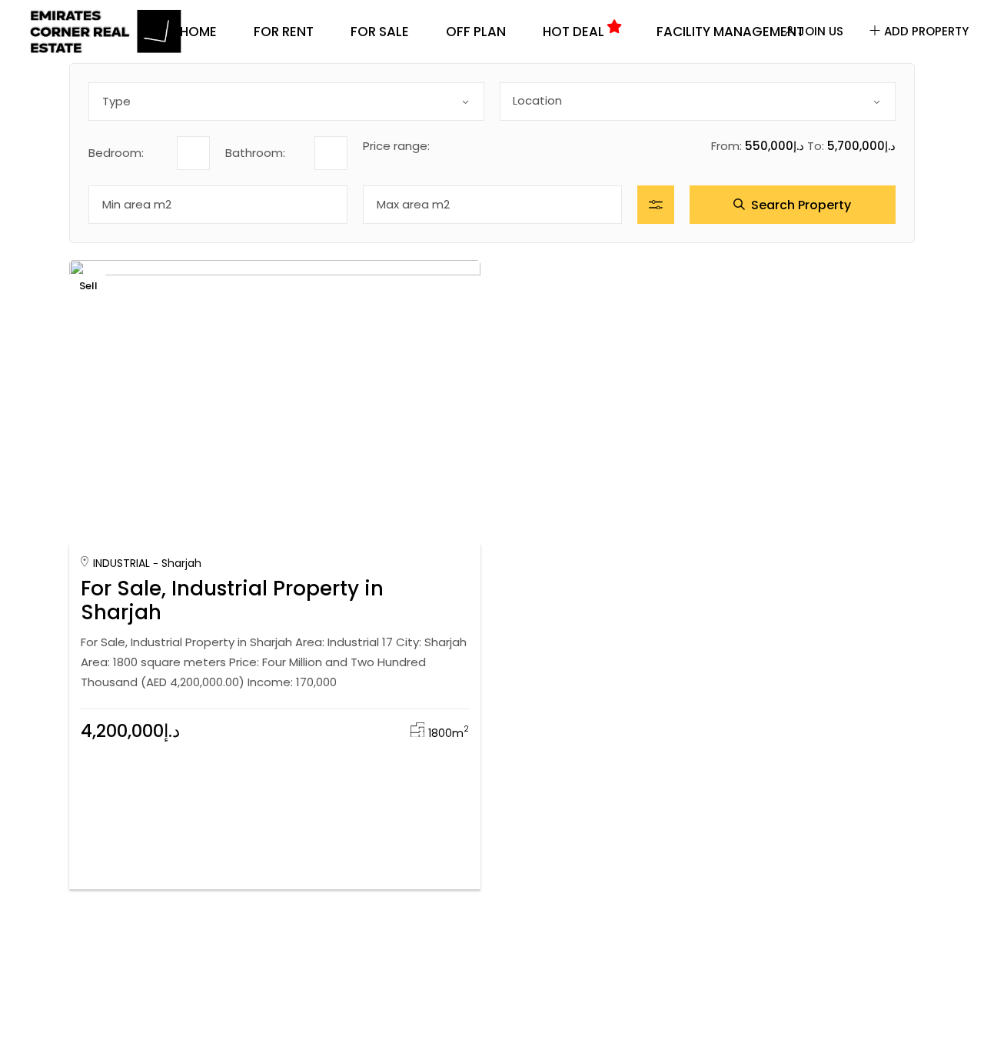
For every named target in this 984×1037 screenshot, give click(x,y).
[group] (274, 397)
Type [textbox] (116, 101)
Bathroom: (255, 153)
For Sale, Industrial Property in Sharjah (232, 600)
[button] (443, 505)
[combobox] (286, 101)
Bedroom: (116, 153)
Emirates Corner (164, 496)
